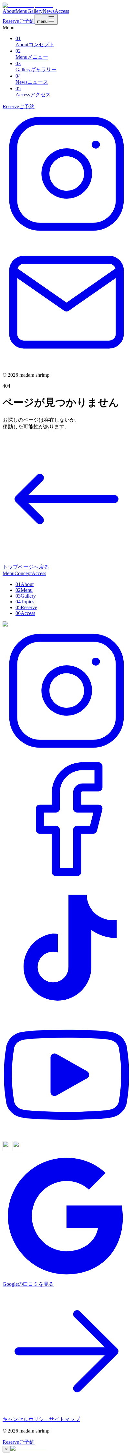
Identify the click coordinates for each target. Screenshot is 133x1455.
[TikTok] (66, 1009)
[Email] (66, 364)
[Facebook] (66, 881)
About (9, 11)
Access (62, 11)
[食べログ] (8, 1149)
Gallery (35, 11)
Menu (21, 11)
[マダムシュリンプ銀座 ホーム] (28, 5)
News (49, 11)
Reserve (19, 21)
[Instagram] (66, 235)
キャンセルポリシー (26, 1419)
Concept (23, 573)
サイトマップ (64, 1419)
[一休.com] (18, 1149)
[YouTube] (66, 1138)
